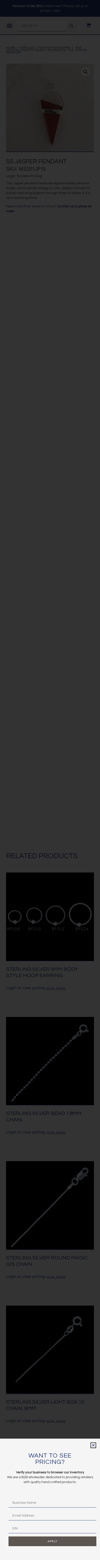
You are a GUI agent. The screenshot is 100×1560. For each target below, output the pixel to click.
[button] (93, 1445)
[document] (50, 780)
